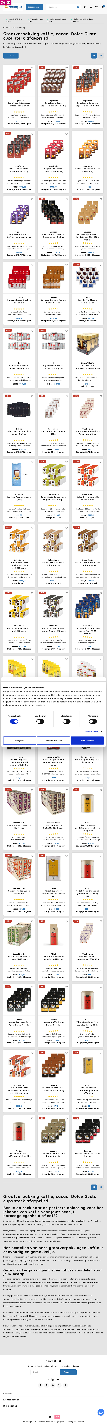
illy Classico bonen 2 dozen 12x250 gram (19, 366)
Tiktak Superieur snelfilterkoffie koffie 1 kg (53, 893)
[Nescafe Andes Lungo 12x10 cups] (19, 868)
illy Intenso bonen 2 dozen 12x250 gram (53, 366)
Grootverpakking (18, 27)
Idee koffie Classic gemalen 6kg (87, 301)
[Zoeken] (78, 7)
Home (5, 27)
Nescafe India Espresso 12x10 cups (19, 826)
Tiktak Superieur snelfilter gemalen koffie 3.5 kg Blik (87, 828)
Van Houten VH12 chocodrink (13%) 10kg (87, 957)
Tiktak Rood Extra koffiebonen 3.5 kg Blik (19, 1154)
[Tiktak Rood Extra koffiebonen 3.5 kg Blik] (19, 1131)
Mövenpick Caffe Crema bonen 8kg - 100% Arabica (88, 631)
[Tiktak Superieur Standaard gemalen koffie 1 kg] (88, 1065)
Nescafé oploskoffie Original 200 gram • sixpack (53, 762)
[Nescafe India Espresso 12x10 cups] (19, 803)
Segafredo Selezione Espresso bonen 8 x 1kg (87, 104)
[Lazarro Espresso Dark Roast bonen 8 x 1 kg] (19, 1000)
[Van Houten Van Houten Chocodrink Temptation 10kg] (88, 409)
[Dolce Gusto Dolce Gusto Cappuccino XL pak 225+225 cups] (53, 475)
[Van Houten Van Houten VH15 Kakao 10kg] (53, 409)
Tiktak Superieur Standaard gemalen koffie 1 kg (87, 1090)
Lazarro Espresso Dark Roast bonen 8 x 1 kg (19, 1023)
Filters (11, 56)
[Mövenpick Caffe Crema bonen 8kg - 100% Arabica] (88, 606)
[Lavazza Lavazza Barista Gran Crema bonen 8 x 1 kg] (53, 212)
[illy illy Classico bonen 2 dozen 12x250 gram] (19, 343)
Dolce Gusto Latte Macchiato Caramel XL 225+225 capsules (19, 1090)
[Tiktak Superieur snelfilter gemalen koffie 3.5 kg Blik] (88, 803)
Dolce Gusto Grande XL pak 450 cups (19, 629)
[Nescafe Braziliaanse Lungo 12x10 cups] (19, 934)
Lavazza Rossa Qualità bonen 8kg (19, 301)
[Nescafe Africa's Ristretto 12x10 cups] (53, 803)
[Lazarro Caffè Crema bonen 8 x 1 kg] (53, 1000)
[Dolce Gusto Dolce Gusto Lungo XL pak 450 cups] (88, 475)
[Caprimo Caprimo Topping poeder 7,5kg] (19, 475)
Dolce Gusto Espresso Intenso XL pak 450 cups (53, 629)
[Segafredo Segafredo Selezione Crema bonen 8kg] (19, 146)
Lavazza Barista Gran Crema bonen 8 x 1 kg (53, 235)
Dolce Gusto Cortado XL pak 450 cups (53, 563)
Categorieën (33, 7)
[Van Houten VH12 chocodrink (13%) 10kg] (88, 934)
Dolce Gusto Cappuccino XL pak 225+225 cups (53, 498)
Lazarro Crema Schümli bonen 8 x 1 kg (53, 1154)
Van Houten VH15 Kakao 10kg (53, 432)
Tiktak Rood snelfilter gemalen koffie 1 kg (53, 957)
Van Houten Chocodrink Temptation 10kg (88, 432)
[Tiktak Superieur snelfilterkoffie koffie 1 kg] (53, 868)
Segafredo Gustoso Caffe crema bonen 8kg (19, 235)
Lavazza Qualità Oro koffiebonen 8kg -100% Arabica (87, 237)
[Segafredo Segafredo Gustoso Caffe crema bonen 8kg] (19, 212)
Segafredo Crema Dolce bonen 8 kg (87, 170)
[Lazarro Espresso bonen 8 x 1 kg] (88, 1131)
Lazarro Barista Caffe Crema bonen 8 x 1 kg (53, 1089)
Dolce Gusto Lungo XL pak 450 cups (87, 498)
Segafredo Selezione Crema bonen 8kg (19, 170)
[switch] (40, 721)
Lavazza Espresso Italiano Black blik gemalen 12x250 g (19, 762)
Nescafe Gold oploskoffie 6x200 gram (88, 366)
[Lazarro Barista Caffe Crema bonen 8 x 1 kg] (53, 1065)
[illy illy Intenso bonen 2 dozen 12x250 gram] (53, 343)
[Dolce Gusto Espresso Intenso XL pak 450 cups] (53, 606)
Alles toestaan (87, 740)
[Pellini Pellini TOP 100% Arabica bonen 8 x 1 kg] (19, 409)
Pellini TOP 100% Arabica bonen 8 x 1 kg (19, 432)
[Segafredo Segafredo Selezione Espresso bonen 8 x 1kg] (88, 81)
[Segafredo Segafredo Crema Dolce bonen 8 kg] (88, 146)
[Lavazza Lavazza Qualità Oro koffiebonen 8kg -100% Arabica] (88, 212)
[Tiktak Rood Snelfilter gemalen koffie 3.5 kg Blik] (88, 1000)
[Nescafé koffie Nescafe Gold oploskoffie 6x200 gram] (88, 343)
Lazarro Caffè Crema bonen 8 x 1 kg (53, 1023)
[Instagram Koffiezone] (46, 1385)
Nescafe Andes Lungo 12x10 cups (19, 892)
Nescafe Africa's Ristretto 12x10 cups (53, 826)
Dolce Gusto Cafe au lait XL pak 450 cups (87, 563)
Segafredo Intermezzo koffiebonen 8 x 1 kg (19, 104)
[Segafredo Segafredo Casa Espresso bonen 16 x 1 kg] (53, 81)
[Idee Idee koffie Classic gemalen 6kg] (88, 278)
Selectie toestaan (53, 740)
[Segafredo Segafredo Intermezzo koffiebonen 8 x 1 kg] (19, 81)
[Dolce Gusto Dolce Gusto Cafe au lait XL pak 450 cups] (88, 540)
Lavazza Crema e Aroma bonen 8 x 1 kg (53, 301)
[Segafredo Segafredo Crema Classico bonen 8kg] (53, 146)
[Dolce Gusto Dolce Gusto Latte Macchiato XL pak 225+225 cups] (19, 540)
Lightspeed (60, 1422)
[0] (102, 7)
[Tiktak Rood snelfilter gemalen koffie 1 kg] (53, 934)
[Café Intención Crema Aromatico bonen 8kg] (19, 672)
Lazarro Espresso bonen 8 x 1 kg (87, 1154)
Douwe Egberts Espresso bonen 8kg (87, 760)
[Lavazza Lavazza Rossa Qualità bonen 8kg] (19, 278)
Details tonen (91, 731)
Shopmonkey (79, 1422)
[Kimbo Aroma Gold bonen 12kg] (88, 672)
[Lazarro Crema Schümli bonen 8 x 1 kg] (53, 1131)
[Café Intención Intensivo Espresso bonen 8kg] (53, 672)
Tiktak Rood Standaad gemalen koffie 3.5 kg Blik (87, 893)
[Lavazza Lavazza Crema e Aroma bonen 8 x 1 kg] (53, 278)
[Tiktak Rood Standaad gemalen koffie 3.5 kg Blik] (88, 868)
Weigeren (19, 740)
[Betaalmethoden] (50, 1416)
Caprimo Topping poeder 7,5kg (19, 498)
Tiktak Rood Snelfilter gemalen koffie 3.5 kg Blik (87, 1025)
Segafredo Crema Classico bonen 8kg (53, 170)
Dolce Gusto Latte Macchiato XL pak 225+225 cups (19, 565)
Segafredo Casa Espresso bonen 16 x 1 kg (53, 104)
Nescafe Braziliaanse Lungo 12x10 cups (19, 957)
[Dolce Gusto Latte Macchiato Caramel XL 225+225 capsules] (19, 1065)
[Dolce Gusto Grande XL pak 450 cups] (19, 606)
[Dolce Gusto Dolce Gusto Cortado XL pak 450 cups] (53, 540)
